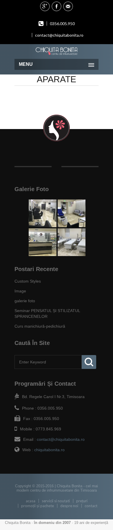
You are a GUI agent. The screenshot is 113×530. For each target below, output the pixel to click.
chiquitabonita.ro (49, 449)
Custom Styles (27, 281)
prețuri (82, 501)
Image (20, 291)
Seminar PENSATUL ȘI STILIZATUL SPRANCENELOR (47, 313)
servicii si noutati (56, 501)
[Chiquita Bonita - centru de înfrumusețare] (56, 51)
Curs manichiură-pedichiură (39, 326)
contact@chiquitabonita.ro (59, 35)
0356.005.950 (62, 23)
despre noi (69, 506)
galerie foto (24, 300)
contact (91, 506)
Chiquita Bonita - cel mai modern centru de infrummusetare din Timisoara (57, 488)
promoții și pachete (37, 506)
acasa (30, 501)
